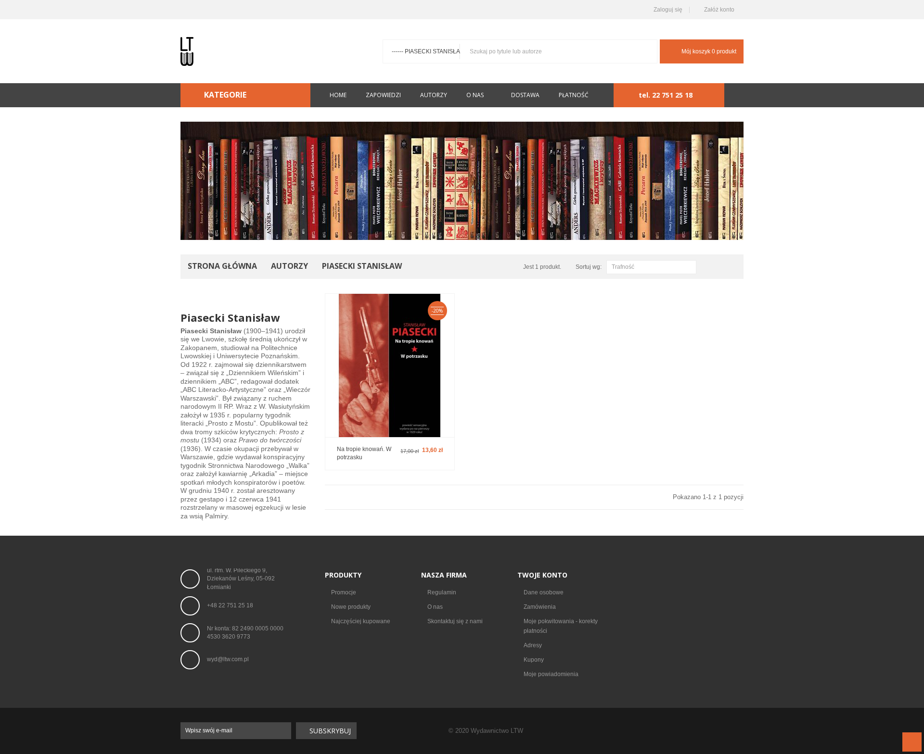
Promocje (343, 592)
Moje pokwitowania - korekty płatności (561, 626)
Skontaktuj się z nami (455, 621)
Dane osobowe (544, 592)
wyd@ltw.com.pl (228, 659)
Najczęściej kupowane (360, 621)
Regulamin (441, 592)
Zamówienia (540, 606)
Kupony (534, 659)
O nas (435, 606)
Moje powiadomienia (551, 674)
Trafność (650, 268)
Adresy (533, 645)
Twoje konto (542, 574)
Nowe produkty (351, 606)
